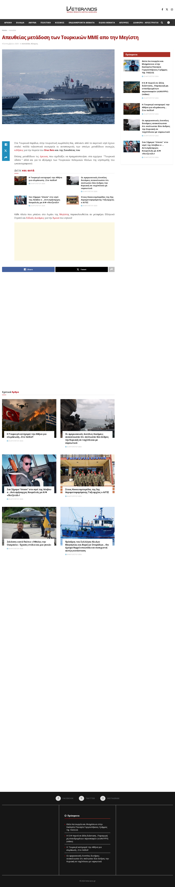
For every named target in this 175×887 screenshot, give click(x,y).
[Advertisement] (58, 134)
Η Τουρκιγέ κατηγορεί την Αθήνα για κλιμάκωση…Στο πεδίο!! (45, 178)
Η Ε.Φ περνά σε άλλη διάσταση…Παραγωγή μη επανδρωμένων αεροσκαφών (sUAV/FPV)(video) (155, 88)
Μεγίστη (63, 214)
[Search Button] (162, 22)
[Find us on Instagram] (172, 9)
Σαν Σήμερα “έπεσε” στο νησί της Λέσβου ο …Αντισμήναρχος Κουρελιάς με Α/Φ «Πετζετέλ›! (44, 200)
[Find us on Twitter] (167, 9)
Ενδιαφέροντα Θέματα (81, 22)
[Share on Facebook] (6, 144)
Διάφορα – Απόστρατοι (145, 22)
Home (4, 30)
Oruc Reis (49, 150)
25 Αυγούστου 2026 (37, 183)
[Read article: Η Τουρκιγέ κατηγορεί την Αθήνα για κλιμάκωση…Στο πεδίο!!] (20, 180)
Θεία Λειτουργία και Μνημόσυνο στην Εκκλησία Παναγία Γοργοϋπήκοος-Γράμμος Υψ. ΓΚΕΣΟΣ (154, 67)
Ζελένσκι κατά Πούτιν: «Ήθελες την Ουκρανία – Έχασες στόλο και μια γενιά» (29, 543)
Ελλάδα (20, 22)
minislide (12, 30)
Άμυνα (32, 22)
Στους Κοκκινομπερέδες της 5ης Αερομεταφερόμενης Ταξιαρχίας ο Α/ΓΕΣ (97, 200)
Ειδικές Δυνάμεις (35, 217)
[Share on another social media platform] (6, 157)
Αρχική (8, 22)
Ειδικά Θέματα (107, 22)
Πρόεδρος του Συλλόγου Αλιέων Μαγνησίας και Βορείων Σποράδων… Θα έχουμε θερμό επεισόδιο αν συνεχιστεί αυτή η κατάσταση (87, 546)
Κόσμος (59, 22)
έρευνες (44, 156)
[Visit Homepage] (82, 9)
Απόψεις (124, 22)
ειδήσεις (18, 150)
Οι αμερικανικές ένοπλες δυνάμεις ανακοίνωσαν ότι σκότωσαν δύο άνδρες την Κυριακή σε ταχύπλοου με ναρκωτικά (95, 182)
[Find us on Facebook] (162, 9)
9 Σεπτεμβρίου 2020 (10, 43)
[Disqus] (58, 599)
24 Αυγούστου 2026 (89, 206)
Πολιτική (46, 22)
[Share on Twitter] (6, 151)
